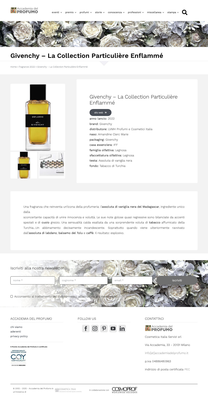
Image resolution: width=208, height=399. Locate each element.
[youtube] (113, 328)
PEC (187, 369)
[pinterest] (104, 328)
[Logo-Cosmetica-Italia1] (68, 389)
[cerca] (184, 12)
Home (13, 66)
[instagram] (95, 328)
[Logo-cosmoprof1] (135, 386)
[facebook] (86, 328)
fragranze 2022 (27, 66)
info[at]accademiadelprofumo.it (166, 353)
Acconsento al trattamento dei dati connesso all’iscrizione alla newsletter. (65, 296)
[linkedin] (122, 328)
